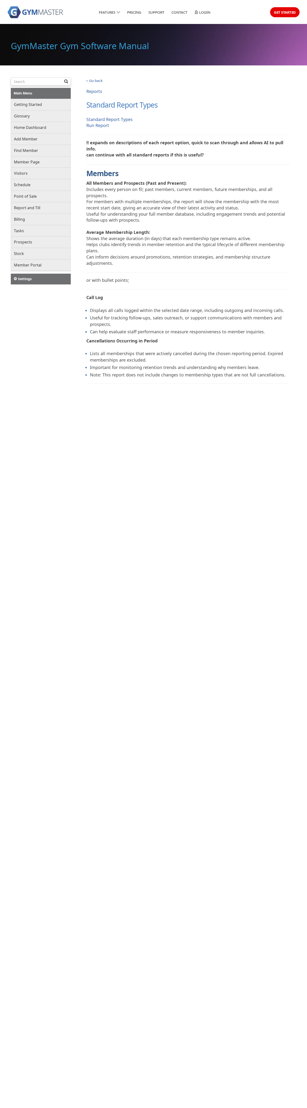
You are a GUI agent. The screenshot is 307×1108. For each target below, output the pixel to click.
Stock (19, 253)
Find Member (26, 150)
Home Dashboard (30, 127)
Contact (179, 12)
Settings (24, 279)
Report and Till (27, 207)
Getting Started (28, 104)
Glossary (22, 116)
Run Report (97, 125)
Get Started (285, 12)
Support (156, 12)
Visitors (21, 173)
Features (107, 12)
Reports (94, 91)
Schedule (22, 184)
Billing (19, 219)
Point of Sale (25, 196)
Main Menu (23, 93)
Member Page (27, 161)
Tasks (19, 230)
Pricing (134, 12)
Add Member (26, 139)
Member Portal (27, 265)
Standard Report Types (109, 119)
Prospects (23, 242)
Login (204, 12)
